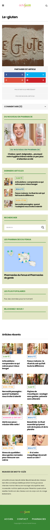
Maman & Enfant (12, 417)
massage (26, 486)
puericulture (41, 488)
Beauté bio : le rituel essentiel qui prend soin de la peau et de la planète (37, 426)
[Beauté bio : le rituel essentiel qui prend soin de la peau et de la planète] (37, 409)
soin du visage (41, 491)
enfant (28, 483)
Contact (22, 519)
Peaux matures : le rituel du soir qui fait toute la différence (30, 194)
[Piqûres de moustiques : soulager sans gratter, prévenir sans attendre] (37, 379)
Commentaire (13, 106)
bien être (5, 483)
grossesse (39, 483)
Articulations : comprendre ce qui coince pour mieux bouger (29, 183)
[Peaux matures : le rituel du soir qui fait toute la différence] (8, 193)
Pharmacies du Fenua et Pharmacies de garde (23, 276)
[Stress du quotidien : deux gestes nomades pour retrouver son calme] (12, 440)
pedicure (21, 488)
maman (12, 486)
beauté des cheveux (38, 480)
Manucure (19, 486)
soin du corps (31, 491)
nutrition (14, 488)
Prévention (33, 488)
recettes (5, 491)
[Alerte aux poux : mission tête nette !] (12, 409)
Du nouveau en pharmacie (25, 149)
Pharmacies (39, 519)
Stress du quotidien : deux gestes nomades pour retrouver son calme (12, 456)
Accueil (8, 519)
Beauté (19, 189)
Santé (19, 178)
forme (33, 483)
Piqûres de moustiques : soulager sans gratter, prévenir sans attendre (37, 395)
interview (5, 486)
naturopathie (35, 486)
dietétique (21, 483)
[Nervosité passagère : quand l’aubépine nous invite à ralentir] (8, 204)
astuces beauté (14, 480)
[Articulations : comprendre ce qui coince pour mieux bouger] (8, 181)
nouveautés (6, 488)
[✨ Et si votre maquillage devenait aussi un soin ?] (37, 440)
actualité (5, 480)
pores (27, 488)
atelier (23, 480)
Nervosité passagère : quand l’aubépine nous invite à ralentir (28, 205)
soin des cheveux (19, 491)
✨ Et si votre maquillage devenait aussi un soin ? (37, 455)
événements (6, 494)
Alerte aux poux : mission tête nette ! (11, 423)
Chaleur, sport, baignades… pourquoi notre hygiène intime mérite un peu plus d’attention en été (25, 156)
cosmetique (13, 483)
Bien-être (21, 200)
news (42, 486)
